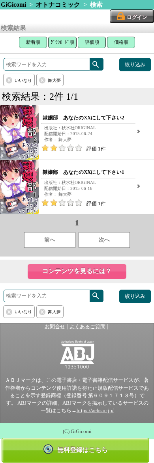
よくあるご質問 (87, 326)
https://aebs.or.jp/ (95, 410)
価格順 (121, 42)
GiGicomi (13, 4)
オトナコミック (58, 4)
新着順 (33, 42)
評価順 (92, 42)
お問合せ (55, 326)
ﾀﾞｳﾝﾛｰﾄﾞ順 (62, 42)
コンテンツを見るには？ (77, 271)
